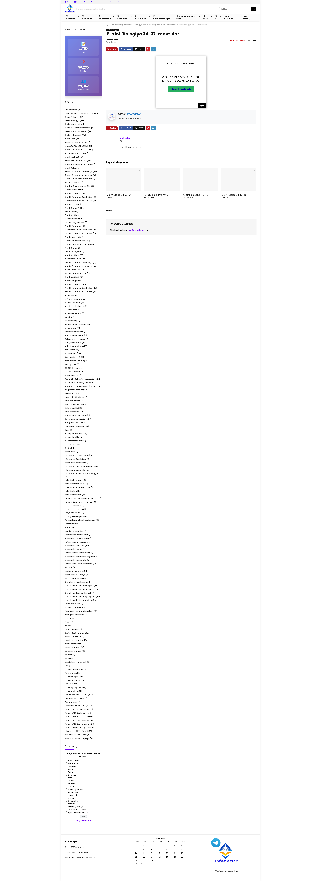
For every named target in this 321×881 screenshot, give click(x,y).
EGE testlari (70, 393)
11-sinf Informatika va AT (76, 142)
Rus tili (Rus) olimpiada (75, 633)
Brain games (70, 364)
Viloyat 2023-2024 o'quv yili (77, 738)
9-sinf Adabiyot (72, 277)
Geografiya (73, 801)
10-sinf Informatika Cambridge (79, 127)
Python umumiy (72, 629)
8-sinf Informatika (73, 258)
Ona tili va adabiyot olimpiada (79, 600)
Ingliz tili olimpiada (73, 494)
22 (144, 857)
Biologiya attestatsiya (75, 339)
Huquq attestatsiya (74, 433)
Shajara (68, 658)
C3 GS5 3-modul (72, 371)
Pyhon (67, 622)
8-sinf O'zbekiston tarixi (75, 273)
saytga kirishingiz (137, 230)
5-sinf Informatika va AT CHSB (78, 175)
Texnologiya (73, 792)
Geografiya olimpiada (75, 426)
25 (167, 857)
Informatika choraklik (74, 462)
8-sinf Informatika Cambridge (78, 262)
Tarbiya (71, 803)
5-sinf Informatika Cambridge (78, 171)
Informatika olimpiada (75, 470)
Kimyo (71, 769)
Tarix (70, 777)
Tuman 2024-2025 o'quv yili (77, 727)
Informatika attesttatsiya (77, 455)
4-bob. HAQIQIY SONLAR (75, 153)
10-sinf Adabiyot (72, 117)
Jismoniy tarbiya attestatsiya (78, 502)
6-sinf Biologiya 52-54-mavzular (119, 196)
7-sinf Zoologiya (72, 251)
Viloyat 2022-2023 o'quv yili (77, 734)
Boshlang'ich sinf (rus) (75, 360)
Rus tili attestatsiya (74, 640)
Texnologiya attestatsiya (76, 705)
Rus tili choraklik (72, 643)
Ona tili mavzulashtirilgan (76, 582)
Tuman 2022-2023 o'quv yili (77, 720)
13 (182, 849)
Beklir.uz (104, 2)
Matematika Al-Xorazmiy (76, 538)
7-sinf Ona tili (71, 248)
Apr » (141, 863)
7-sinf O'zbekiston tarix (75, 240)
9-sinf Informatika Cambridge (78, 288)
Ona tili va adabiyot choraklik (78, 593)
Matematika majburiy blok (77, 552)
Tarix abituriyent (72, 676)
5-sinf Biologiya (72, 168)
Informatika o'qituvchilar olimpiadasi (81, 466)
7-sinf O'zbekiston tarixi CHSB (78, 244)
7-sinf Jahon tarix (73, 237)
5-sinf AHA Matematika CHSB (78, 164)
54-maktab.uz (116, 2)
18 (167, 853)
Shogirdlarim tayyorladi (75, 662)
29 (144, 860)
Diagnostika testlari (74, 389)
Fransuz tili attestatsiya (76, 415)
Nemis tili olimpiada (74, 578)
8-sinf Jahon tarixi (73, 269)
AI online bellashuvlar (74, 306)
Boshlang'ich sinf (72, 357)
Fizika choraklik (71, 408)
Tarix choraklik (71, 683)
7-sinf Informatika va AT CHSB (78, 233)
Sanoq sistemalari (73, 651)
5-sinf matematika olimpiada (78, 178)
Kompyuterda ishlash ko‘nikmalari (80, 520)
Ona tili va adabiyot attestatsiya (80, 589)
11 (166, 849)
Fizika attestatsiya (73, 404)
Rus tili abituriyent (73, 636)
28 (136, 860)
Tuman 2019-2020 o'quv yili (77, 709)
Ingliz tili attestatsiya (74, 483)
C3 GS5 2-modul (72, 368)
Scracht (68, 654)
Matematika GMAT (73, 549)
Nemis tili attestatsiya (75, 574)
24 (160, 857)
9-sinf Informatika (73, 284)
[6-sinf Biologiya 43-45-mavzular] (238, 169)
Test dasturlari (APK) (74, 698)
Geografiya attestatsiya (76, 419)
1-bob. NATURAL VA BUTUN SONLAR (80, 113)
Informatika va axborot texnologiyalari (82, 473)
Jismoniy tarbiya (75, 806)
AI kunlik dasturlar (72, 302)
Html (67, 430)
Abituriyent (70, 295)
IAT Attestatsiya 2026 (75, 440)
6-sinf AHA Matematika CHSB (78, 186)
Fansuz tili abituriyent (74, 397)
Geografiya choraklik (74, 422)
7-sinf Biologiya (72, 218)
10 (159, 849)
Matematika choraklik (74, 545)
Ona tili (71, 780)
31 (159, 860)
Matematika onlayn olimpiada (78, 563)
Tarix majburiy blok (73, 687)
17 (159, 853)
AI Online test (71, 309)
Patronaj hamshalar (74, 607)
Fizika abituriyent (72, 400)
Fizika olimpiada (72, 411)
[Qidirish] (253, 9)
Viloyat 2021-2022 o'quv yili (77, 731)
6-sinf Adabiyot (72, 182)
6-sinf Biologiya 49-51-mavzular (157, 196)
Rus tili (71, 786)
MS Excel (68, 567)
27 (182, 857)
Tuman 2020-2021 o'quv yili (77, 713)
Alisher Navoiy (71, 320)
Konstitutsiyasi (71, 523)
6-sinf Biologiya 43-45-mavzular (234, 196)
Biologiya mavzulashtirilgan (146, 24)
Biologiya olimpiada (74, 346)
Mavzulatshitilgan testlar (121, 24)
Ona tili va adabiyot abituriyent (79, 585)
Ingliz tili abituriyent (73, 480)
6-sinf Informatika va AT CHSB (78, 200)
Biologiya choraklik (73, 342)
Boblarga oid (70, 353)
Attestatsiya (70, 328)
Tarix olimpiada (72, 691)
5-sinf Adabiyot (72, 157)
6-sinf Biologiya (168, 24)
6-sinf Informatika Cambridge (78, 197)
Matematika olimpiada (75, 560)
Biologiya (72, 775)
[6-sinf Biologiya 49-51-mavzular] (162, 169)
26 (175, 857)
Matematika (73, 763)
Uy (107, 24)
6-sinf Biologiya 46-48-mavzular (196, 196)
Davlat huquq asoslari (78, 809)
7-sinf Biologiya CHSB (74, 222)
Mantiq (68, 527)
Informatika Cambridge (75, 459)
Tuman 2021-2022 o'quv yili (77, 716)
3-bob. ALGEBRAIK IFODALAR (77, 149)
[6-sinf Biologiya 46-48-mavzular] (200, 169)
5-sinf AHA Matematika (75, 160)
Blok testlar (70, 349)
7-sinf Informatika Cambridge (78, 229)
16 (151, 853)
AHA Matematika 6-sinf (75, 299)
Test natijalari (71, 702)
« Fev (136, 863)
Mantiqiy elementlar (74, 531)
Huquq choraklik (72, 437)
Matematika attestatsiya (76, 542)
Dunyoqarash (71, 109)
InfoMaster (94, 2)
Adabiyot (72, 783)
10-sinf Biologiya (72, 120)
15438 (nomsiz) (246, 17)
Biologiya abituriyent (74, 335)
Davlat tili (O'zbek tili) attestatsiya (81, 379)
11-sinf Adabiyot (72, 138)
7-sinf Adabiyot (72, 215)
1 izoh (253, 40)
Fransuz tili (72, 795)
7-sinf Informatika (73, 226)
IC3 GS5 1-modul (72, 444)
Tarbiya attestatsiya (74, 669)
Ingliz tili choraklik (72, 491)
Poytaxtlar (69, 618)
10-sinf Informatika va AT (76, 131)
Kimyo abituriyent (73, 505)
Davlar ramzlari (71, 375)
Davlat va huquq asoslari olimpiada (81, 386)
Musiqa (71, 798)
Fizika (70, 772)
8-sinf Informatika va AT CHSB (78, 266)
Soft (67, 665)
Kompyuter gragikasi (74, 516)
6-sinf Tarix (70, 211)
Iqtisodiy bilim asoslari (78, 812)
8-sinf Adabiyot (72, 255)
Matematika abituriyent (76, 534)
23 (152, 857)
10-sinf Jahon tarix (73, 135)
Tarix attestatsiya (73, 680)
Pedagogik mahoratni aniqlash (79, 611)
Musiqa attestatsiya (74, 571)
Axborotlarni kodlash (74, 331)
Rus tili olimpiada (72, 647)
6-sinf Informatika (73, 193)
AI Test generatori (73, 313)
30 (152, 860)
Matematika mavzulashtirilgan (79, 556)
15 (144, 853)
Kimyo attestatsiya (74, 509)
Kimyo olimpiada (72, 512)
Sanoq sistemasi (228, 17)
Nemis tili (72, 766)
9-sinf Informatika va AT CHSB (78, 291)
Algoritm (68, 317)
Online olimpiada (72, 603)
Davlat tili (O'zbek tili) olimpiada (79, 382)
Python (68, 625)
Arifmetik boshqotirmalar (76, 324)
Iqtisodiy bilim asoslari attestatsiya (81, 498)
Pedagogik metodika (74, 614)
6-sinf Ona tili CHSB (73, 208)
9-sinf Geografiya (73, 280)
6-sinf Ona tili (71, 204)
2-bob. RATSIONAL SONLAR (77, 146)
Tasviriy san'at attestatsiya (77, 694)
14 (136, 853)
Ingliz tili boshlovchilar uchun (77, 487)
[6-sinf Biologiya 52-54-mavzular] (123, 169)
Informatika (70, 451)
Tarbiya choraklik (72, 673)
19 (174, 853)
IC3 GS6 (68, 448)
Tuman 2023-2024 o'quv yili (77, 724)
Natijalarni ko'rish (83, 820)
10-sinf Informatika (73, 124)
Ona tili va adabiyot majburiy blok (80, 596)
